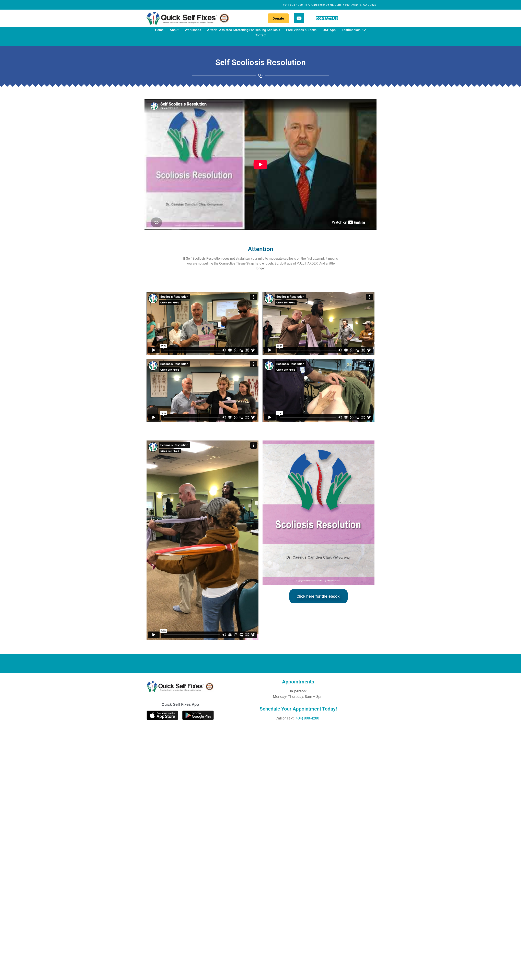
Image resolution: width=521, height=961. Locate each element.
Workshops (193, 30)
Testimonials (351, 30)
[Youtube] (299, 18)
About (174, 30)
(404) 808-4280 (306, 718)
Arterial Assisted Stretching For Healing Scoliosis (243, 30)
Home (159, 30)
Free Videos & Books (301, 30)
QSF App (329, 30)
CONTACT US (327, 18)
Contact (261, 35)
